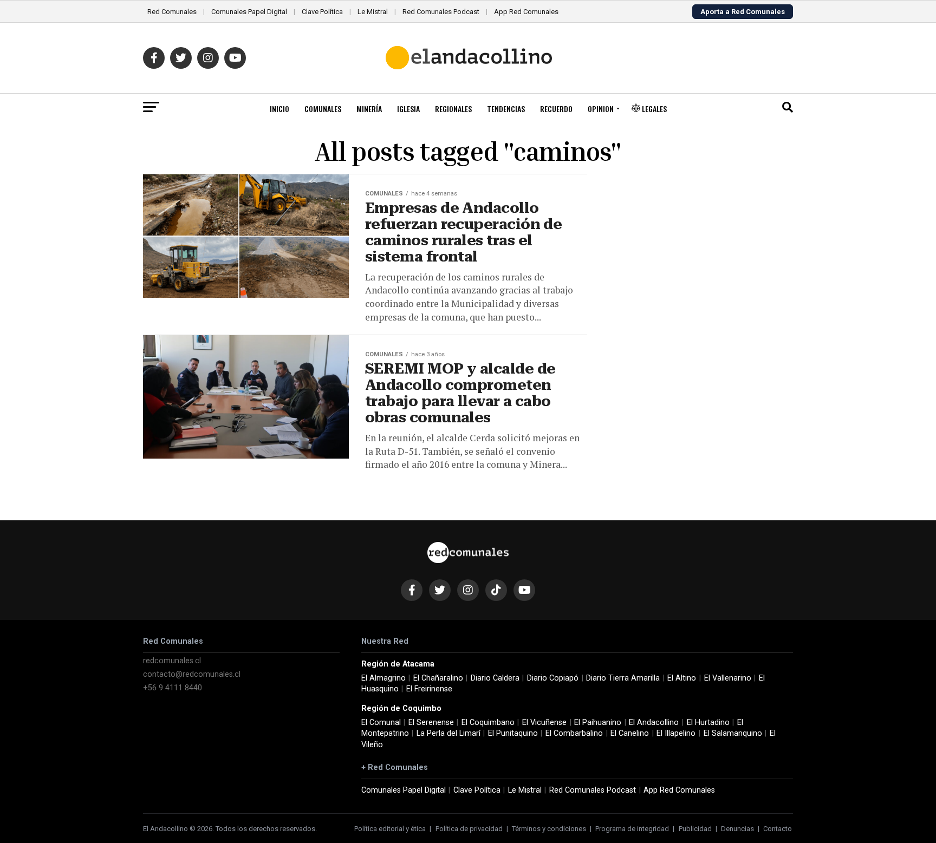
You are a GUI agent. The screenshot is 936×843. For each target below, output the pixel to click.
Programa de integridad (632, 829)
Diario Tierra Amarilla (623, 678)
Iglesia (408, 108)
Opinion (601, 108)
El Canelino (629, 733)
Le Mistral (373, 12)
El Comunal (381, 722)
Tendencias (506, 108)
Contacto (777, 829)
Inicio (279, 108)
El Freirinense (429, 689)
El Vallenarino (727, 678)
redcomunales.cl (172, 660)
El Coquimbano (488, 722)
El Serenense (431, 722)
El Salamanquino (733, 733)
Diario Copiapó (552, 678)
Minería (369, 108)
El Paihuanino (597, 722)
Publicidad (695, 829)
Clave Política (322, 12)
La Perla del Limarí (448, 733)
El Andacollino (654, 722)
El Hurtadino (708, 722)
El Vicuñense (544, 722)
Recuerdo (556, 108)
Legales (653, 108)
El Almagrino (383, 678)
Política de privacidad (469, 829)
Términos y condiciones (549, 829)
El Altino (681, 678)
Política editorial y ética (390, 829)
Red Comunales (172, 12)
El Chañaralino (438, 678)
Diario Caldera (495, 678)
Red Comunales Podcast (440, 12)
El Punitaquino (513, 733)
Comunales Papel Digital (249, 12)
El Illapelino (676, 733)
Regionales (453, 108)
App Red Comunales (526, 12)
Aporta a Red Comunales (742, 12)
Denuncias (737, 829)
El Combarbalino (574, 733)
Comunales (322, 108)
